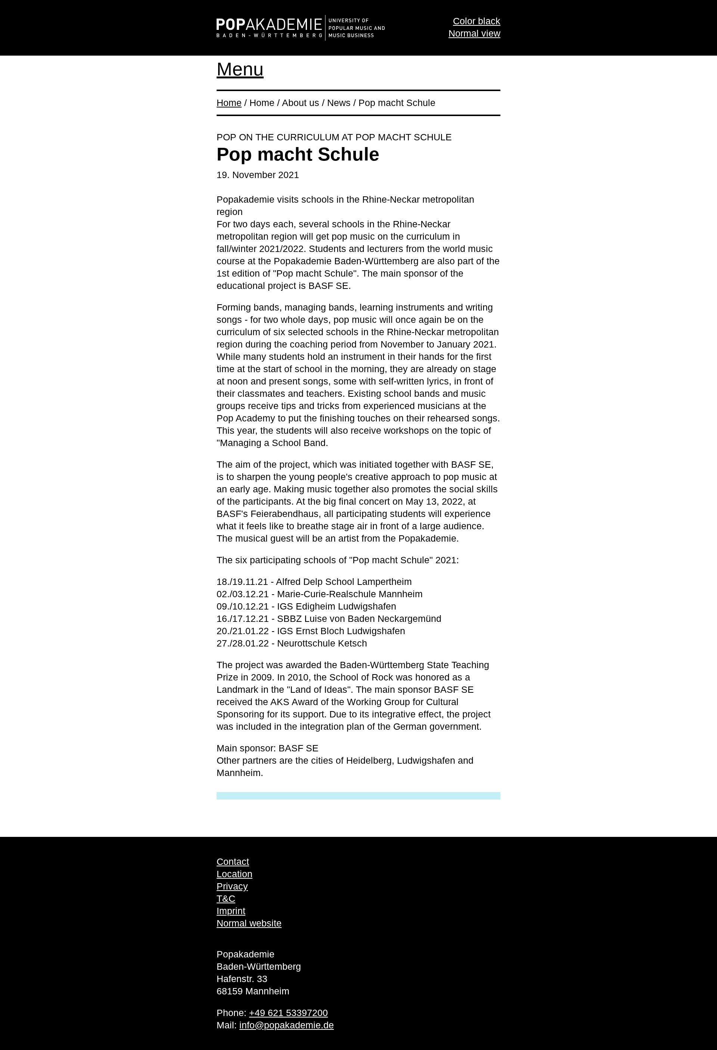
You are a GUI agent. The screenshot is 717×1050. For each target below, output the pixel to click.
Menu (240, 69)
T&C (226, 898)
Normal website (249, 923)
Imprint (231, 911)
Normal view (474, 33)
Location (234, 874)
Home (229, 102)
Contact (233, 861)
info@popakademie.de (286, 1025)
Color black (476, 21)
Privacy (232, 886)
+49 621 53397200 (288, 1012)
